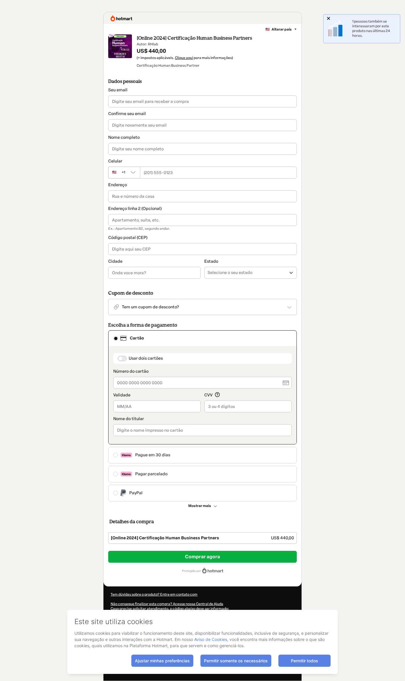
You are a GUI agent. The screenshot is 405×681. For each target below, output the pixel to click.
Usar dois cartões (146, 358)
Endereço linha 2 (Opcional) (135, 208)
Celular (115, 161)
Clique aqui (184, 58)
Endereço (117, 184)
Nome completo (124, 137)
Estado (211, 261)
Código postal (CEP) (127, 237)
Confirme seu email (127, 113)
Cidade (115, 261)
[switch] (122, 358)
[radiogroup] (202, 415)
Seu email (117, 89)
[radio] (115, 338)
